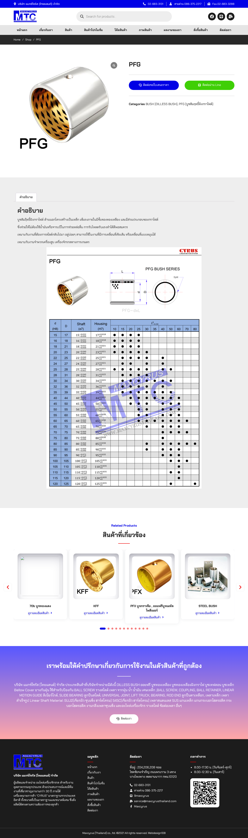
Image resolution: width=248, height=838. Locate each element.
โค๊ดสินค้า (121, 30)
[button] (8, 587)
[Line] (221, 16)
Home (17, 39)
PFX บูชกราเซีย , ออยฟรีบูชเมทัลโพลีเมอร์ (152, 608)
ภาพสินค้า (145, 30)
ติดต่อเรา (225, 30)
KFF (96, 606)
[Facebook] (212, 16)
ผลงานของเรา (172, 30)
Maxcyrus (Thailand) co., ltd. (99, 833)
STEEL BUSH (208, 606)
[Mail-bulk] (230, 16)
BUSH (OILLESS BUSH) (161, 104)
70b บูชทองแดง (40, 606)
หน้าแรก (22, 30)
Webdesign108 (157, 833)
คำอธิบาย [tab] (26, 197)
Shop (28, 39)
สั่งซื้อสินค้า (201, 30)
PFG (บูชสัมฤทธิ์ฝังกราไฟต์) (196, 104)
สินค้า (68, 30)
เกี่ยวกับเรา (46, 30)
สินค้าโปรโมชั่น (93, 30)
